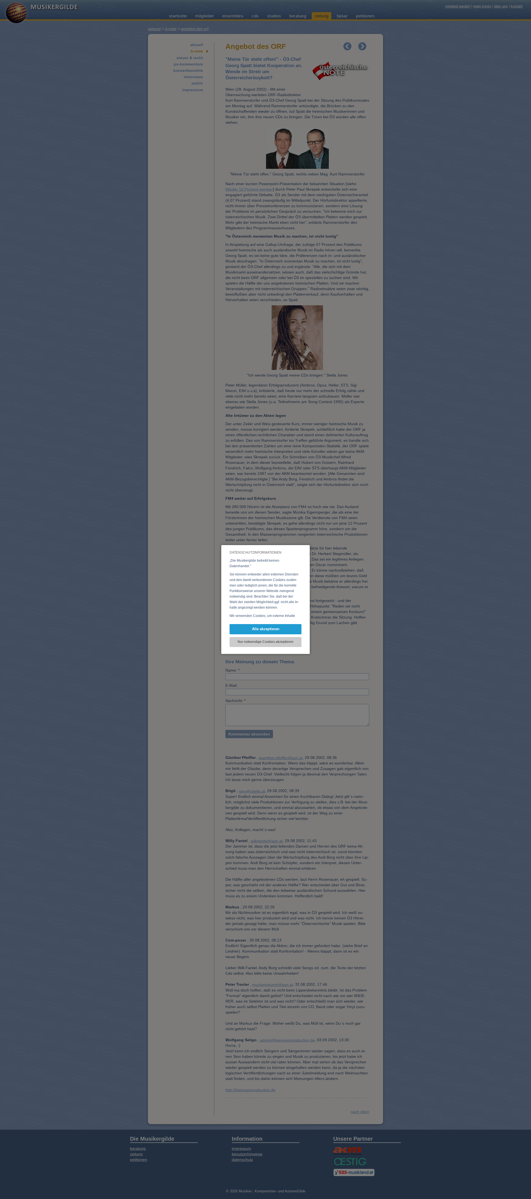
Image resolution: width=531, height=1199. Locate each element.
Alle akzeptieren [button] (265, 629)
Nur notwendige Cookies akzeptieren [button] (265, 642)
